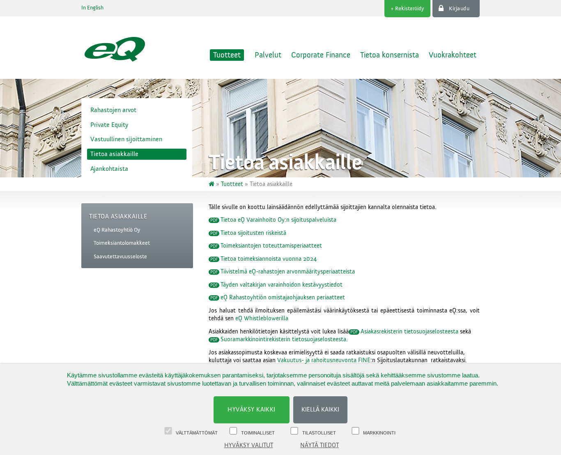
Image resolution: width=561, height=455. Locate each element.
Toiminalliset (258, 432)
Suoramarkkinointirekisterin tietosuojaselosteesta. (284, 339)
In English (92, 8)
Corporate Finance (320, 55)
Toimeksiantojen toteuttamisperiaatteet (271, 245)
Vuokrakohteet (452, 55)
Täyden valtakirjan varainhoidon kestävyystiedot (282, 284)
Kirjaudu (459, 8)
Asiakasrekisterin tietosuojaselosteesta (409, 331)
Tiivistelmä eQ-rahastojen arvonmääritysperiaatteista (288, 271)
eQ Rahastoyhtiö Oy (117, 230)
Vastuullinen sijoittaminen (126, 139)
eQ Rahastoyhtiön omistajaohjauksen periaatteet (283, 297)
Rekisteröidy (409, 8)
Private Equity (109, 125)
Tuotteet (227, 55)
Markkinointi (379, 432)
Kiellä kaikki (320, 409)
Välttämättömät (197, 432)
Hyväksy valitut (248, 445)
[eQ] (212, 184)
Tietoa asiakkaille (114, 154)
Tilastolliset (319, 432)
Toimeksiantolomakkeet (122, 243)
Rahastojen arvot (113, 110)
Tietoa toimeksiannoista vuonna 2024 (269, 258)
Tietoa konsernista (389, 55)
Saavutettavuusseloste (120, 256)
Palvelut (268, 55)
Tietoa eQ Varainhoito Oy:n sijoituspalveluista (278, 219)
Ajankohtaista (109, 168)
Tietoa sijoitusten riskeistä (253, 233)
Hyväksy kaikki (252, 409)
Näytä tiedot (319, 445)
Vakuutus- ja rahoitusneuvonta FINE (323, 360)
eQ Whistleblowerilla (261, 318)
